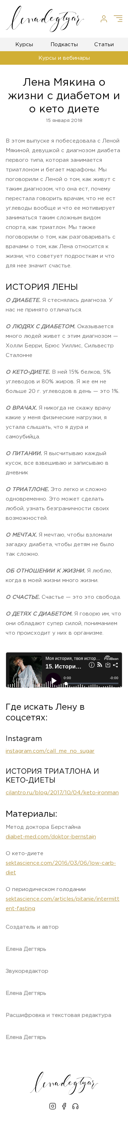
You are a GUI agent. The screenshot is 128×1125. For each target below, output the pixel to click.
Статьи (104, 44)
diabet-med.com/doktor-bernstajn (51, 837)
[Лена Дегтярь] (45, 19)
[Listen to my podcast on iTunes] (75, 1107)
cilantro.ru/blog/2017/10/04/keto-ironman (62, 792)
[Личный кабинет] (104, 19)
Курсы (24, 44)
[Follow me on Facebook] (64, 1107)
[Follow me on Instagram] (52, 1107)
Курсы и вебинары (64, 58)
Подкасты (64, 44)
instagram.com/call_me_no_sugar (50, 751)
